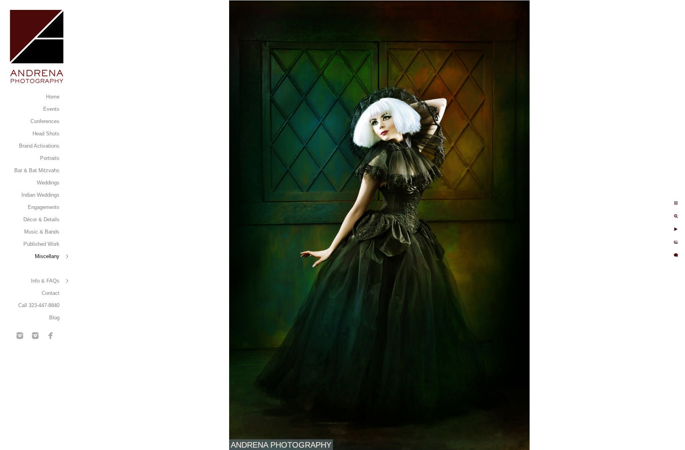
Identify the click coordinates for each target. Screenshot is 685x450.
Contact (50, 293)
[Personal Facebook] (50, 335)
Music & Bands (41, 232)
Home (52, 97)
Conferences (45, 121)
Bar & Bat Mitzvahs (36, 170)
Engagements (43, 207)
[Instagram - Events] (20, 335)
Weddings (48, 183)
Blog (54, 318)
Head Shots (46, 134)
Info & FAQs (45, 281)
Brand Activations (39, 146)
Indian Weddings (40, 195)
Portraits (49, 158)
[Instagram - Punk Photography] (35, 335)
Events (51, 109)
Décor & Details (41, 219)
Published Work (41, 244)
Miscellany (47, 256)
